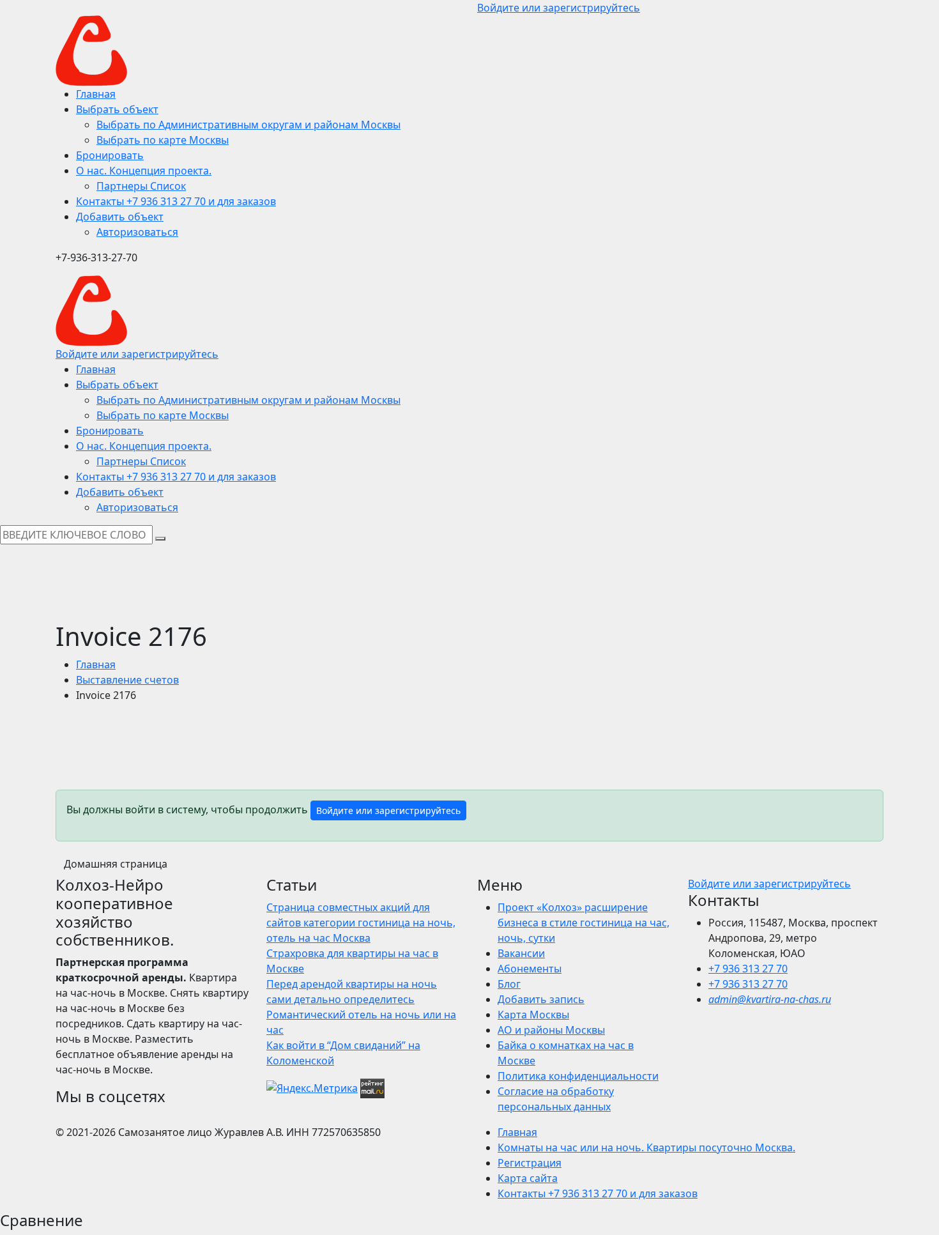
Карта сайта (528, 1178)
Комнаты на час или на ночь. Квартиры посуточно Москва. (646, 1147)
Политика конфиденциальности (578, 1076)
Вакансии (521, 953)
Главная (96, 664)
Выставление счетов (127, 680)
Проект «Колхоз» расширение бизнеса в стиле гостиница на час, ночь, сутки (583, 922)
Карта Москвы (533, 1015)
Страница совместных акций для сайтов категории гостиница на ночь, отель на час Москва (360, 922)
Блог (509, 984)
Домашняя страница (115, 864)
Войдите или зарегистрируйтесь (388, 810)
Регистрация (529, 1163)
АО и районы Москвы (551, 1030)
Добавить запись (541, 999)
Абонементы (529, 969)
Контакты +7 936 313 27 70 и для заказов (598, 1193)
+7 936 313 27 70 (748, 969)
